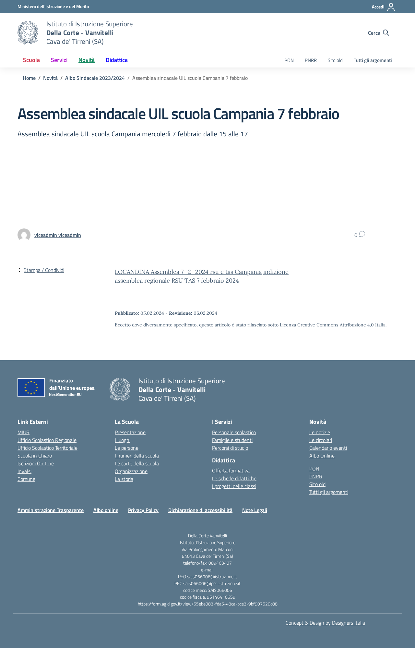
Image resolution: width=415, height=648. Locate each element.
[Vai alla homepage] (28, 32)
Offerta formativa (231, 470)
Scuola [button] (31, 59)
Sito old (335, 60)
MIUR (24, 432)
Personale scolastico (234, 432)
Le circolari (320, 440)
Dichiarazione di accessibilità (200, 510)
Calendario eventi (328, 448)
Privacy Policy (143, 510)
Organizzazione (131, 471)
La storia (124, 479)
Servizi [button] (59, 59)
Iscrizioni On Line (36, 463)
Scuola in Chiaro (35, 455)
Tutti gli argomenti (373, 60)
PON (289, 60)
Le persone (126, 448)
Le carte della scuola (137, 463)
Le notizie (319, 432)
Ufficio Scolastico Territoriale (47, 448)
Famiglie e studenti (232, 440)
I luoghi (122, 440)
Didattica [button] (117, 59)
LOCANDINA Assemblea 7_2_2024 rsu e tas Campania (188, 271)
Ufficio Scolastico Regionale (47, 440)
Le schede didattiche (234, 478)
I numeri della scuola (137, 455)
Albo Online (322, 455)
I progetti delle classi (234, 486)
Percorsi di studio (230, 448)
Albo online (105, 510)
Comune (26, 479)
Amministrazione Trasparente (51, 510)
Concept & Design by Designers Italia (325, 623)
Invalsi (24, 471)
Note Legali (254, 510)
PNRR (311, 60)
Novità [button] (86, 59)
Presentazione (130, 432)
